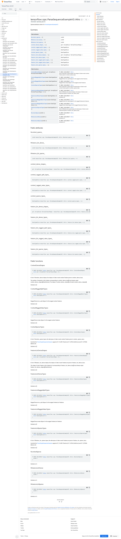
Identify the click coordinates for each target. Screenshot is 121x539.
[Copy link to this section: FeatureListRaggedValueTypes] (51, 409)
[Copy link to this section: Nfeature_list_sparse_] (46, 153)
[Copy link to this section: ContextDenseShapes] (46, 265)
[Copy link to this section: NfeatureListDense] (44, 468)
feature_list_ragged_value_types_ (40, 62)
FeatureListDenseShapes (37, 90)
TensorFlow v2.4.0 (7, 6)
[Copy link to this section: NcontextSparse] (42, 452)
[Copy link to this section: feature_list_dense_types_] (49, 217)
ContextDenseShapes (36, 72)
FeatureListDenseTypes (37, 95)
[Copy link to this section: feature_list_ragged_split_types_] (53, 228)
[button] (9, 20)
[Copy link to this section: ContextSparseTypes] (45, 327)
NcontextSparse (35, 113)
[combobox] (91, 1)
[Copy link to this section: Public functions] (44, 261)
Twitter (22, 528)
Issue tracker (73, 521)
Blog (21, 521)
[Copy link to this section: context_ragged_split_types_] (50, 175)
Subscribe (104, 536)
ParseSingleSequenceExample (44, 342)
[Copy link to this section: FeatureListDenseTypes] (47, 374)
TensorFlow (33, 16)
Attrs (72, 72)
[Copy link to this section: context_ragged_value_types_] (51, 185)
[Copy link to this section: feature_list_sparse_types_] (49, 249)
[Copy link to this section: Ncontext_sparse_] (43, 132)
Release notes (74, 523)
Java (20, 9)
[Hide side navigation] (16, 536)
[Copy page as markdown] (86, 19)
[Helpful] (87, 16)
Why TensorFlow (59, 1)
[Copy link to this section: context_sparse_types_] (47, 196)
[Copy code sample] (89, 135)
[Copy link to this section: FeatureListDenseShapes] (48, 350)
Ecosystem (37, 1)
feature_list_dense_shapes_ (38, 55)
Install (17, 1)
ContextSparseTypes (36, 85)
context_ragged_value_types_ (39, 50)
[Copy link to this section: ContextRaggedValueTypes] (49, 308)
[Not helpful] (89, 16)
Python (10, 9)
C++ (16, 9)
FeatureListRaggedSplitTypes (39, 99)
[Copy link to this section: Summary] (39, 30)
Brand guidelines (74, 528)
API (29, 1)
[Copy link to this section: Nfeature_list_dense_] (46, 143)
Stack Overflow (74, 525)
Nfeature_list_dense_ (37, 39)
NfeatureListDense (36, 116)
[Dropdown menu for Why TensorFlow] (64, 1)
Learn (23, 1)
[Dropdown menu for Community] (52, 1)
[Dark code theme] (87, 135)
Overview (4, 9)
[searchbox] (9, 13)
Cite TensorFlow (74, 530)
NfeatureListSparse (36, 120)
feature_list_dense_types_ (38, 57)
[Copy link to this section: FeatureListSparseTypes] (47, 428)
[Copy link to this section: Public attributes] (44, 128)
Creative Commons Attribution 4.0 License (65, 507)
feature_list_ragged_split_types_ (40, 60)
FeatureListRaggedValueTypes (39, 103)
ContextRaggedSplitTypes (38, 77)
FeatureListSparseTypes (37, 107)
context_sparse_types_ (37, 52)
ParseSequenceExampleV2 (51, 24)
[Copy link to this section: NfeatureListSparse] (44, 484)
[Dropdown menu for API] (32, 1)
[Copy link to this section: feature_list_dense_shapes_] (50, 207)
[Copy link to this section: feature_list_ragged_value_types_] (54, 239)
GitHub (112, 1)
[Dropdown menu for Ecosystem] (42, 1)
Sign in (117, 1)
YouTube (23, 530)
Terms (22, 536)
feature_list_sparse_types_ (38, 65)
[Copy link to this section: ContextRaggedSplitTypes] (48, 289)
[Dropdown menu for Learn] (26, 1)
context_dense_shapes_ (37, 44)
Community (47, 1)
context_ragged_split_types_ (39, 47)
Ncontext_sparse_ (36, 37)
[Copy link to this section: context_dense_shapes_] (47, 164)
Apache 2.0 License (32, 508)
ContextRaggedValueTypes (38, 81)
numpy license (35, 510)
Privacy (26, 536)
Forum (22, 523)
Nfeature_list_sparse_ (37, 42)
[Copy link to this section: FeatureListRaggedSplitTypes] (51, 390)
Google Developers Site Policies (50, 508)
